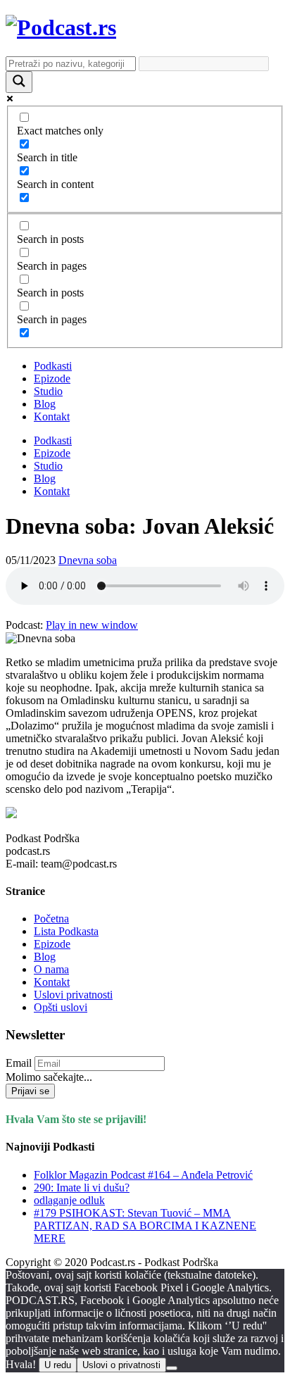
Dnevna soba (87, 560)
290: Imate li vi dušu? (82, 1188)
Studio (48, 391)
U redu (57, 1365)
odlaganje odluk (69, 1200)
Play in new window (92, 625)
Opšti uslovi (60, 1007)
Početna (51, 919)
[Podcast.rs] (61, 27)
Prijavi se (30, 1091)
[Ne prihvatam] (171, 1368)
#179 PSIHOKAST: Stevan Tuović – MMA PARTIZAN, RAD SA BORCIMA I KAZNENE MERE (145, 1225)
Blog (45, 404)
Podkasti (53, 366)
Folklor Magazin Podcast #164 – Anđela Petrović (143, 1175)
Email (19, 1063)
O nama (51, 969)
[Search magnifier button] (19, 82)
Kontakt (52, 416)
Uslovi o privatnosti (121, 1365)
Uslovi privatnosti (73, 995)
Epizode (52, 378)
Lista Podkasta (66, 931)
